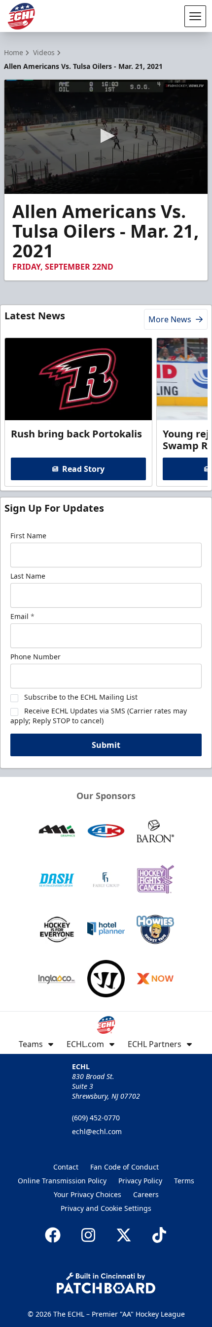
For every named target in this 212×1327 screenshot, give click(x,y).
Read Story (83, 468)
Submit (106, 745)
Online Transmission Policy (62, 1180)
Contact (65, 1167)
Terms (184, 1180)
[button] (106, 136)
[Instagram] (88, 1235)
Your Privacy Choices (87, 1194)
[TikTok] (159, 1235)
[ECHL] (21, 16)
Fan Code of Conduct (124, 1167)
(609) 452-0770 (96, 1117)
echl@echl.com (97, 1131)
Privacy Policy (140, 1180)
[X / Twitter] (124, 1235)
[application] (106, 137)
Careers (146, 1194)
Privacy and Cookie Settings (106, 1208)
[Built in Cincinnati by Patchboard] (106, 1283)
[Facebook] (53, 1235)
